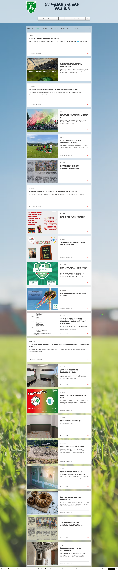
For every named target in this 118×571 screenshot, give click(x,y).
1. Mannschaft (44, 28)
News (37, 28)
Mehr (75, 28)
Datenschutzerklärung (74, 568)
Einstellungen (103, 568)
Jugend (63, 28)
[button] (89, 28)
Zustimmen (111, 568)
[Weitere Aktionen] (88, 35)
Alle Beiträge (30, 28)
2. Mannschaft (54, 28)
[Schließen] (116, 569)
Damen (69, 28)
